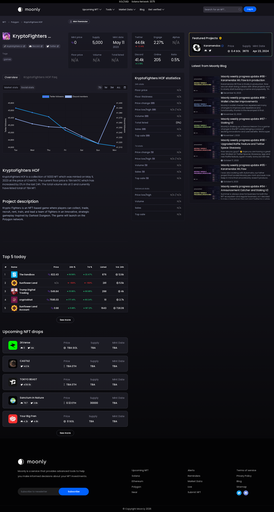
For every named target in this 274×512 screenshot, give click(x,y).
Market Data (195, 481)
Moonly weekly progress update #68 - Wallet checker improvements (244, 99)
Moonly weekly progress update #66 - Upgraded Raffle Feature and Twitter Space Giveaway (244, 144)
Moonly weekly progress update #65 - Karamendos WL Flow (244, 167)
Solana (136, 475)
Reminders (194, 475)
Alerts (191, 470)
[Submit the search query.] (239, 9)
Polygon (15, 22)
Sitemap (242, 486)
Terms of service (246, 470)
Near (134, 492)
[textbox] (50, 217)
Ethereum (137, 481)
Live (190, 486)
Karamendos (212, 46)
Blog (142, 9)
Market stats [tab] (11, 87)
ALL (118, 87)
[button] (32, 36)
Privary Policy (244, 475)
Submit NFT (194, 492)
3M (112, 87)
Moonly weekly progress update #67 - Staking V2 (244, 121)
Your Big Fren (28, 416)
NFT (4, 22)
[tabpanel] (65, 123)
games (7, 59)
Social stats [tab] (27, 87)
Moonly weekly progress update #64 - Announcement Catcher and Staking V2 (244, 188)
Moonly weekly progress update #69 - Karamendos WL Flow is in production (244, 78)
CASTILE (25, 361)
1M (105, 87)
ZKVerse (25, 342)
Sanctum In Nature (32, 398)
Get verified (154, 9)
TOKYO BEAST (28, 379)
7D (99, 87)
